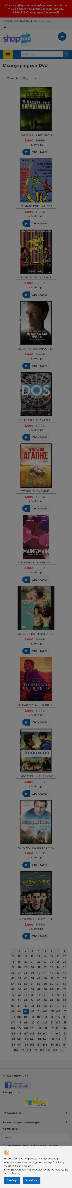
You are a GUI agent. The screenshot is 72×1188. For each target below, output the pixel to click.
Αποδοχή (12, 1181)
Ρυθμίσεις (31, 1181)
